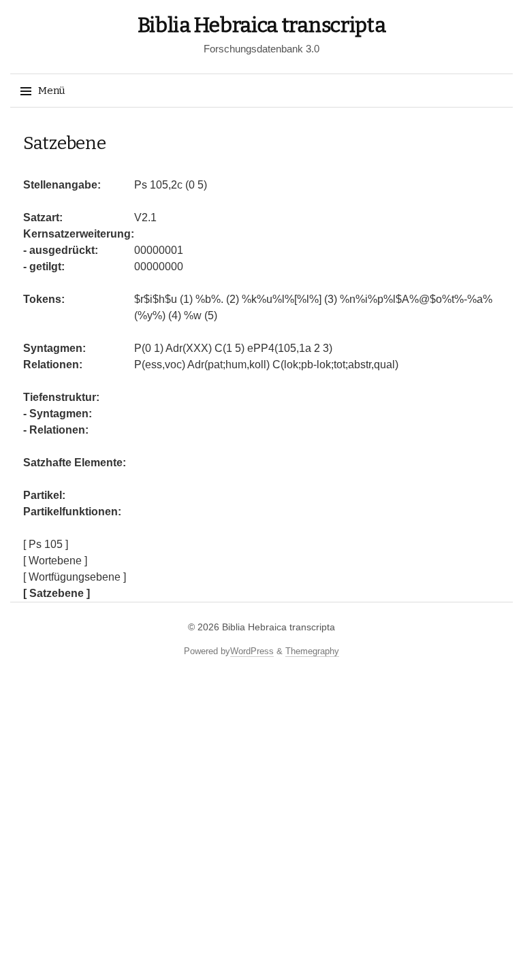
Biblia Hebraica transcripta (262, 25)
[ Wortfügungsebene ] (74, 577)
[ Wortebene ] (55, 560)
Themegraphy (312, 651)
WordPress (252, 651)
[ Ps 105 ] (45, 544)
